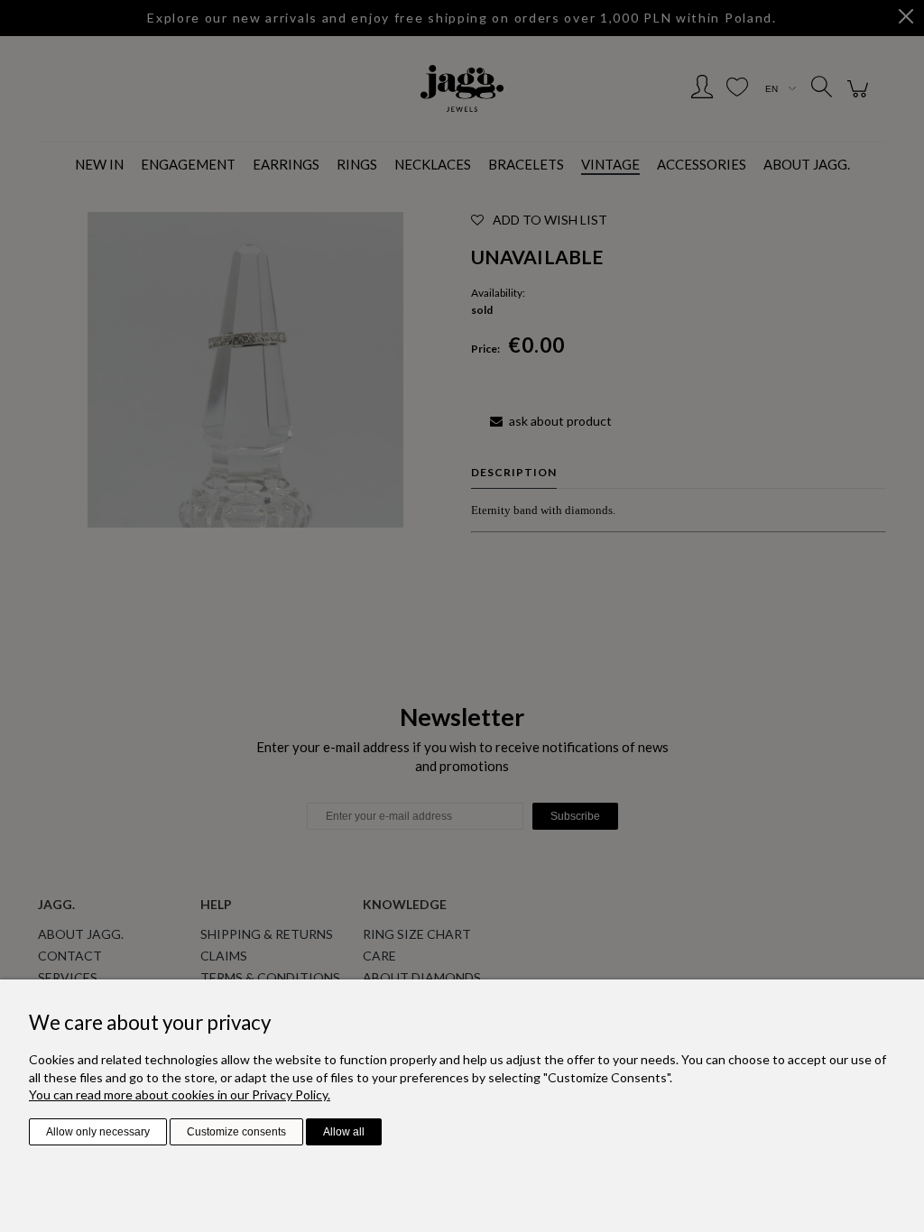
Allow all (344, 1132)
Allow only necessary (98, 1132)
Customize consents (236, 1132)
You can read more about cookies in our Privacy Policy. (179, 1094)
